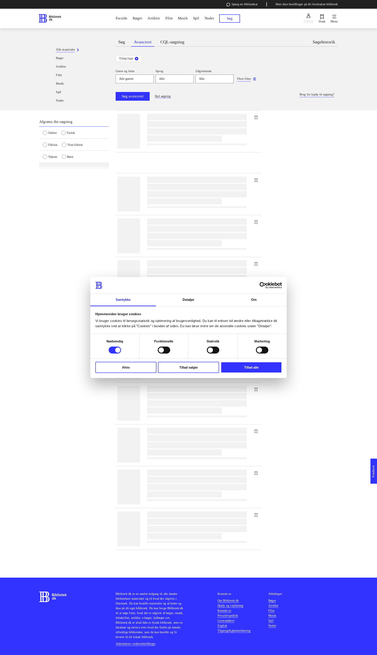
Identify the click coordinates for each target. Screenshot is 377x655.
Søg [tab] (121, 41)
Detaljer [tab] (189, 299)
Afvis (126, 367)
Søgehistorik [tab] (324, 41)
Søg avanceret (133, 96)
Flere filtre (244, 78)
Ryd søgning (163, 96)
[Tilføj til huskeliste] (256, 117)
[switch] (164, 350)
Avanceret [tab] (143, 41)
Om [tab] (254, 299)
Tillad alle (251, 367)
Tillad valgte (188, 367)
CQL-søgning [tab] (172, 41)
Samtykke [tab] (123, 299)
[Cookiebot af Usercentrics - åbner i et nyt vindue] (263, 285)
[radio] (52, 132)
